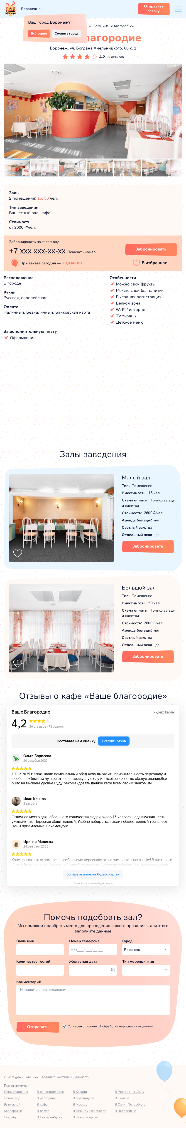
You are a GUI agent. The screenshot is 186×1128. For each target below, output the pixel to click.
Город (127, 941)
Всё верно (39, 33)
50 (46, 198)
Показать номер (81, 252)
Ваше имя (25, 941)
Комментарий (28, 982)
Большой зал (139, 588)
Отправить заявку (154, 8)
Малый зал (136, 477)
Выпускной (12, 1104)
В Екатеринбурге (49, 1117)
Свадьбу (10, 1117)
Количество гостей (33, 961)
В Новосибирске (85, 1117)
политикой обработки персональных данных (120, 1026)
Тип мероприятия (138, 961)
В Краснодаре (83, 1098)
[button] (9, 110)
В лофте (43, 1111)
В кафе (42, 1104)
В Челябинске (125, 1111)
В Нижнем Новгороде (89, 1111)
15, (40, 198)
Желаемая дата (83, 961)
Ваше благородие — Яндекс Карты (93, 883)
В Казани (80, 1091)
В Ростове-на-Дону (129, 1091)
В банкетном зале (50, 1091)
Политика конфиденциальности (65, 1077)
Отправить (38, 1026)
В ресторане (46, 1098)
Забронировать (150, 249)
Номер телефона (84, 941)
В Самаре (122, 1098)
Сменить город (66, 33)
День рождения (16, 1091)
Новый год (12, 1098)
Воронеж (29, 9)
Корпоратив (13, 1111)
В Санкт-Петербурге (130, 1104)
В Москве (80, 1104)
